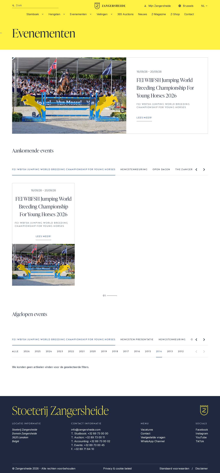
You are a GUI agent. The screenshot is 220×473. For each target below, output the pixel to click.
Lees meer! (144, 117)
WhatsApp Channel (153, 441)
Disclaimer (201, 468)
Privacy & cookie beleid (117, 468)
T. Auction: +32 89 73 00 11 (88, 437)
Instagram (202, 433)
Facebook (202, 429)
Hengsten (54, 14)
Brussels (188, 5)
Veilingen (102, 14)
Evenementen (78, 14)
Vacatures (147, 429)
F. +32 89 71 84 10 (82, 449)
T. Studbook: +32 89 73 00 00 (89, 433)
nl (203, 5)
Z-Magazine (159, 14)
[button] (196, 169)
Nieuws (142, 14)
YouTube (201, 437)
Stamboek (32, 14)
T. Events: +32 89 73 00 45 (88, 445)
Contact (189, 14)
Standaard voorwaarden (174, 468)
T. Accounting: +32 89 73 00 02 (90, 441)
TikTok (200, 441)
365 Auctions (125, 14)
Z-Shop (175, 14)
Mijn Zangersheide (159, 5)
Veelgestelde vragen (153, 437)
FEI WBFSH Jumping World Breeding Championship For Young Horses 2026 (165, 87)
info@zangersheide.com (85, 429)
